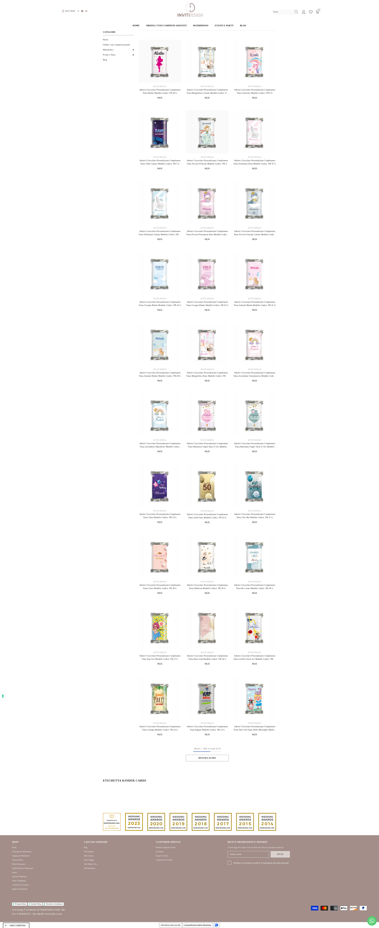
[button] (118, 49)
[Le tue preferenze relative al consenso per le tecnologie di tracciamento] (3, 696)
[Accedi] (304, 12)
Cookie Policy (36, 904)
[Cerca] (285, 12)
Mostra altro (207, 758)
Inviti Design (159, 86)
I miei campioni (17, 925)
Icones (59, 914)
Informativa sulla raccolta (170, 925)
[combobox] (283, 12)
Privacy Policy (20, 904)
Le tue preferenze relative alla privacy (197, 925)
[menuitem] (118, 39)
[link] (112, 822)
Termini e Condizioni (54, 904)
